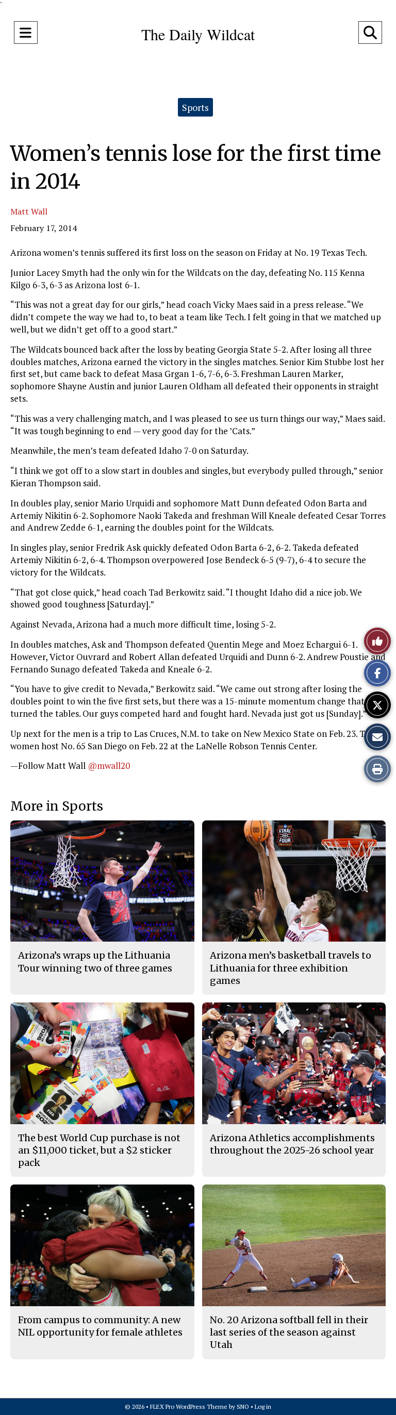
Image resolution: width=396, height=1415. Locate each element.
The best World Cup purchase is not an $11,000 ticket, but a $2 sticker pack (99, 1150)
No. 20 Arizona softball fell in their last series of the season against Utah (289, 1332)
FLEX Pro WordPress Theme (188, 1406)
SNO (243, 1406)
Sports (195, 107)
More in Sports (56, 806)
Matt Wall (28, 211)
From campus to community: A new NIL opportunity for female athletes (100, 1326)
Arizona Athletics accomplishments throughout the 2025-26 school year (292, 1144)
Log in (263, 1406)
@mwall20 (109, 765)
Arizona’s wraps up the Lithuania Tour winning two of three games (95, 961)
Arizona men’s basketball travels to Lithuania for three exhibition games (290, 967)
